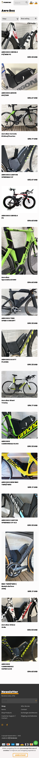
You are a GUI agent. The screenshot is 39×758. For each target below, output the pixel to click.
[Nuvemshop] (10, 738)
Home (4, 709)
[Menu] (36, 3)
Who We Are (25, 706)
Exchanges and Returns (29, 713)
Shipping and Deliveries (29, 716)
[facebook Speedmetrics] (7, 724)
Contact (24, 709)
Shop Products (7, 713)
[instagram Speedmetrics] (2, 724)
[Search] (26, 2)
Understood (20, 755)
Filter (4, 19)
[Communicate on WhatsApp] (36, 743)
